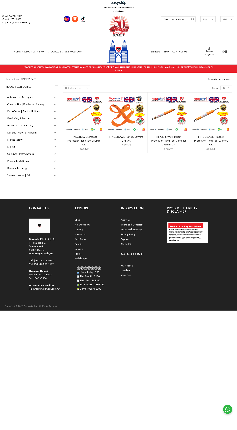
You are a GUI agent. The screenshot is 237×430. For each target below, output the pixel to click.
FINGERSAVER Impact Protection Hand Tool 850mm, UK (84, 140)
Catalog (56, 51)
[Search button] (192, 19)
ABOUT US (30, 51)
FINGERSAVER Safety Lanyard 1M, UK (126, 138)
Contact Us (179, 51)
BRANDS (155, 51)
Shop (42, 51)
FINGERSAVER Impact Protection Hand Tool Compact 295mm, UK (168, 140)
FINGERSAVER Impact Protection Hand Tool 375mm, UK (211, 140)
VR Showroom (73, 51)
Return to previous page (220, 79)
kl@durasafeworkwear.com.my (44, 289)
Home (17, 51)
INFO (166, 51)
